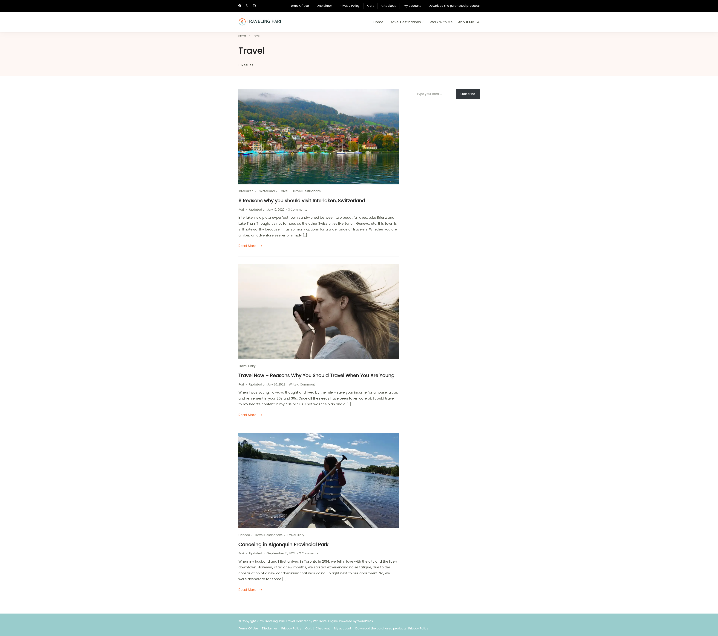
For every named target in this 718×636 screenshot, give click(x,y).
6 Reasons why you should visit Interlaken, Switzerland (301, 200)
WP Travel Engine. (325, 621)
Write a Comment (302, 384)
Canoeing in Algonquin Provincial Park (283, 544)
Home (378, 22)
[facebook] (239, 6)
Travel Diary (247, 366)
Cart (370, 6)
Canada (244, 535)
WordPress (365, 621)
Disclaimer (324, 6)
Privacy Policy (350, 6)
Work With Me (441, 22)
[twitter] (247, 6)
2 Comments (308, 553)
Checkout (388, 6)
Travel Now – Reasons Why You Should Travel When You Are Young (316, 375)
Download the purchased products (454, 6)
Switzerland (266, 191)
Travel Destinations (405, 22)
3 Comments (297, 209)
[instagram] (254, 6)
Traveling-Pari (274, 621)
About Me (466, 22)
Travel (283, 191)
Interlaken (245, 191)
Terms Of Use (299, 6)
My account (412, 6)
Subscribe (468, 94)
